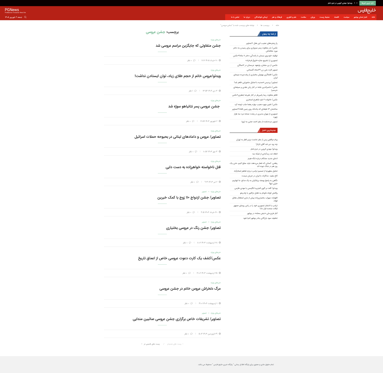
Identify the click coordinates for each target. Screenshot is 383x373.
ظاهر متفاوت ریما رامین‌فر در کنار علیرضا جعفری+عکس (255, 95)
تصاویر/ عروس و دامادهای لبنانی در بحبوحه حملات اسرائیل (177, 137)
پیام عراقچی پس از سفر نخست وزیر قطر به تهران (257, 139)
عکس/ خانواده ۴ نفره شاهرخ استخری (262, 99)
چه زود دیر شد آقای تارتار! (267, 144)
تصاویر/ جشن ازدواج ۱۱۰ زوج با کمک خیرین (189, 197)
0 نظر (189, 60)
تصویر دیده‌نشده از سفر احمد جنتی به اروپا (260, 121)
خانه (373, 17)
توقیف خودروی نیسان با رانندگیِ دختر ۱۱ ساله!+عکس (255, 55)
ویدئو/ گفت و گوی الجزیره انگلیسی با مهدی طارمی (256, 188)
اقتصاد (336, 17)
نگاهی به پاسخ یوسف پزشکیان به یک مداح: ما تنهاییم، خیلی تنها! (255, 182)
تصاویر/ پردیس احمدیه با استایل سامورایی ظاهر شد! (256, 82)
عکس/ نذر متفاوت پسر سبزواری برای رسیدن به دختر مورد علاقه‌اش (255, 49)
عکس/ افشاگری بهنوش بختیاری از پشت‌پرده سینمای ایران (256, 76)
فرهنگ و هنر (277, 17)
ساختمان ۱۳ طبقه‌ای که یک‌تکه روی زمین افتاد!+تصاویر (255, 109)
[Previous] (354, 3)
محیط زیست (324, 17)
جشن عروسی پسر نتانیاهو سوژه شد (194, 106)
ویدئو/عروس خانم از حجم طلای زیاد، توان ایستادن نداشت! (178, 76)
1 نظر (191, 90)
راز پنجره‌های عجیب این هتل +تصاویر (262, 43)
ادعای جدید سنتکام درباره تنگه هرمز (263, 158)
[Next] (357, 3)
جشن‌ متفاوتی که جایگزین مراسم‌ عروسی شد (188, 45)
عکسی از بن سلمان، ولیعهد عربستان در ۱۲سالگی (257, 65)
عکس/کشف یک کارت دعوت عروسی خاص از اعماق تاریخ (179, 258)
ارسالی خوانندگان (261, 17)
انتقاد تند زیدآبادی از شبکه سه (340, 3)
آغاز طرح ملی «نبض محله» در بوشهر (262, 213)
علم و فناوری (291, 17)
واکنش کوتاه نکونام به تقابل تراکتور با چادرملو (259, 193)
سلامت (303, 17)
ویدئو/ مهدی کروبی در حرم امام (264, 149)
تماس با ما (235, 17)
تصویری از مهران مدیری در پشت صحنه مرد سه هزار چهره (256, 115)
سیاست (346, 17)
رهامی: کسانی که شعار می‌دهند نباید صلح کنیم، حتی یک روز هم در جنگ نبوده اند (254, 165)
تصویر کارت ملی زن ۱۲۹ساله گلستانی (262, 70)
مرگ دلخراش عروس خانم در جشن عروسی (190, 288)
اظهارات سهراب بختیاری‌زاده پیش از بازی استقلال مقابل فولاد (255, 199)
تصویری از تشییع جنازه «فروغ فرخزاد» (262, 60)
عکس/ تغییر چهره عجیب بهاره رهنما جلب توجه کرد (256, 104)
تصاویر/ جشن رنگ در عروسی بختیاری (193, 228)
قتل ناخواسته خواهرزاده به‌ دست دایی (193, 167)
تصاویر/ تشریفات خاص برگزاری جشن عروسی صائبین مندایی (177, 319)
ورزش (313, 17)
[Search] (25, 17)
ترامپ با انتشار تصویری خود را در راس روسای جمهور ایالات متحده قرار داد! (256, 207)
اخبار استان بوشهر (360, 17)
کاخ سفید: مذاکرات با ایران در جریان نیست (260, 175)
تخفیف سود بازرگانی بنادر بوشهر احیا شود (260, 218)
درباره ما (247, 17)
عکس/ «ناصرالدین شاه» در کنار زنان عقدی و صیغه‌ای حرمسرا (255, 89)
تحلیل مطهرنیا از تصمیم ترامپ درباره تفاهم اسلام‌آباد (256, 171)
